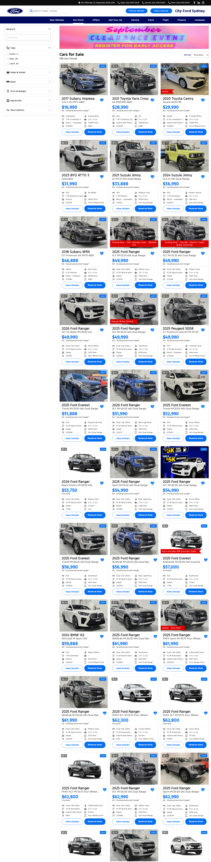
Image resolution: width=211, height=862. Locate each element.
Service (135, 20)
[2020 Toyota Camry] (185, 79)
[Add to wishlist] (102, 100)
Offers (96, 20)
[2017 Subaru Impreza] (84, 79)
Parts (151, 20)
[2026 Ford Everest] (185, 845)
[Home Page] (15, 11)
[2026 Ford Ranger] (84, 309)
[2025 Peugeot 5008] (185, 309)
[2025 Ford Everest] (84, 386)
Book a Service (161, 11)
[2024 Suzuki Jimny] (185, 156)
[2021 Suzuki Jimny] (134, 156)
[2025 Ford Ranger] (134, 232)
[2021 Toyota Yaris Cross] (134, 79)
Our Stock (78, 20)
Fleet (166, 20)
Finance (182, 20)
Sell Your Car (115, 20)
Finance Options (136, 11)
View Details (72, 132)
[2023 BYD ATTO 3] (84, 156)
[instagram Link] (203, 2)
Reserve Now (95, 131)
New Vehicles (57, 20)
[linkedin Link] (199, 2)
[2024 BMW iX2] (84, 616)
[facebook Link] (194, 2)
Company (200, 20)
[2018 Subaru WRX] (84, 232)
